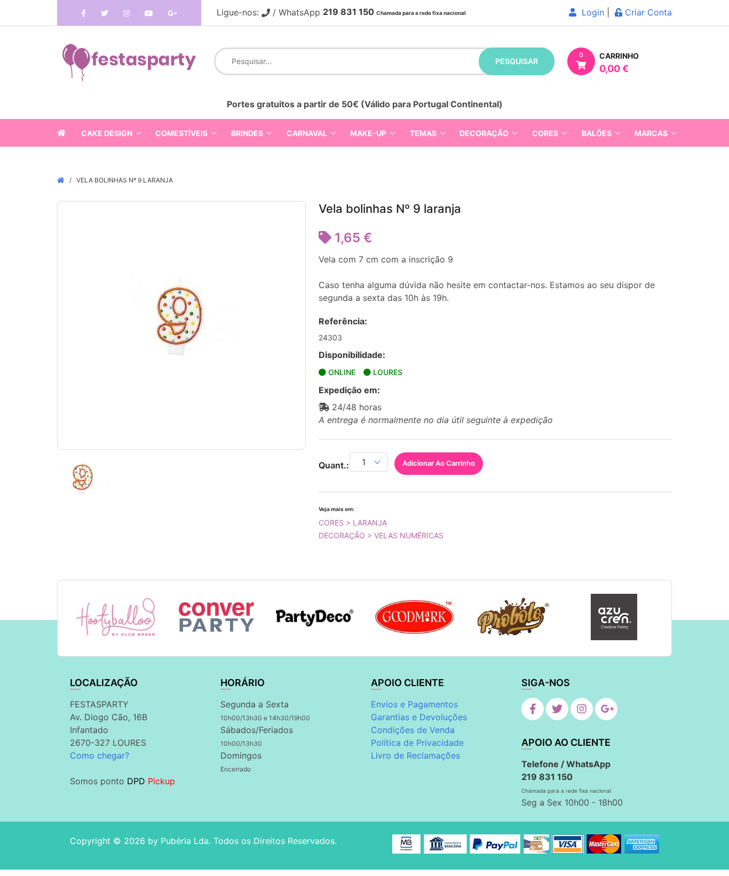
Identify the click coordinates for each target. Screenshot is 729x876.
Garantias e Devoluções (419, 717)
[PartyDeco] (315, 617)
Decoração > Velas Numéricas (381, 535)
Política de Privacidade (417, 742)
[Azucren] (614, 617)
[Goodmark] (414, 617)
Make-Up (368, 133)
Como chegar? (99, 755)
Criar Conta (647, 12)
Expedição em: (349, 390)
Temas (423, 133)
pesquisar (516, 61)
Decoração (484, 133)
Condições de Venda (413, 729)
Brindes (247, 133)
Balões (597, 133)
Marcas (651, 133)
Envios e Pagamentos (414, 704)
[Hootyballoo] (115, 617)
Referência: (343, 321)
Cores (545, 133)
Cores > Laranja (353, 522)
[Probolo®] (514, 617)
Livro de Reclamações (415, 755)
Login (590, 12)
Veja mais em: (336, 509)
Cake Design (106, 133)
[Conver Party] (215, 617)
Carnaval (307, 133)
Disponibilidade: (352, 354)
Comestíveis (181, 133)
